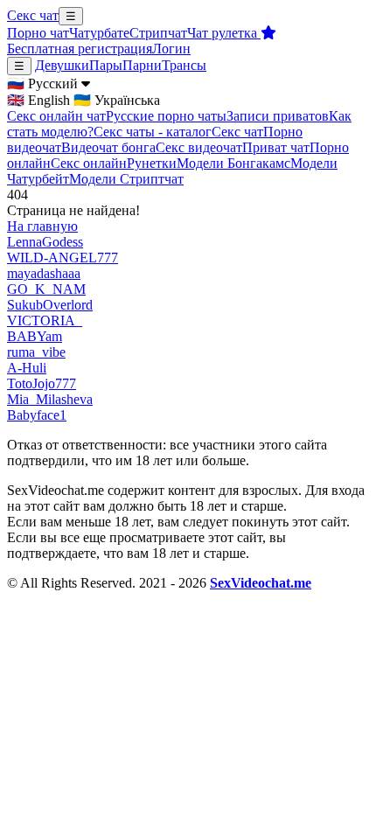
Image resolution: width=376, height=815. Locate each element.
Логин (171, 48)
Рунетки (152, 163)
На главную (42, 226)
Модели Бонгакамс (233, 163)
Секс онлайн (89, 163)
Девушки (62, 65)
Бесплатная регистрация (79, 48)
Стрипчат (158, 32)
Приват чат (276, 147)
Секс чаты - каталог (153, 131)
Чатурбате (99, 32)
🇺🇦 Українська (116, 100)
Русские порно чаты (166, 115)
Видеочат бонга (108, 147)
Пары (105, 65)
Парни (142, 65)
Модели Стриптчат (126, 178)
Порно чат (38, 32)
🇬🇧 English (38, 100)
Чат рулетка (224, 32)
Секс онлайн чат (56, 115)
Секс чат (33, 15)
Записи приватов (277, 115)
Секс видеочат (199, 147)
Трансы (184, 65)
